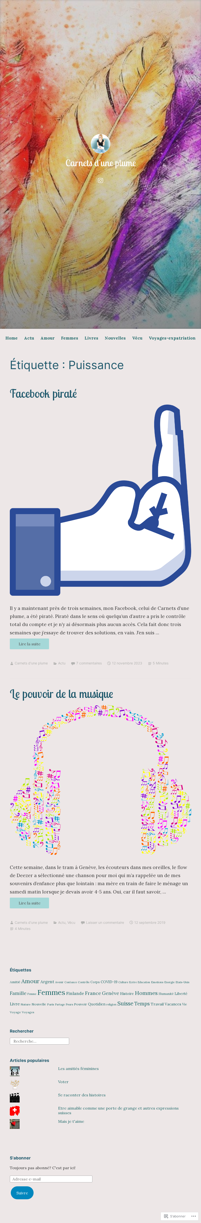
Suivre (22, 1192)
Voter (63, 1081)
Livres (91, 338)
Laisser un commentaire (105, 922)
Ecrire (133, 982)
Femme (31, 994)
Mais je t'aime (71, 1121)
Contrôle (83, 982)
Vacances (173, 1004)
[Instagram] (100, 179)
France (93, 993)
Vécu (137, 338)
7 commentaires (89, 663)
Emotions (157, 982)
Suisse (125, 1003)
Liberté (181, 993)
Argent (47, 981)
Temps (142, 1003)
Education (144, 982)
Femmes (69, 338)
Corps (95, 982)
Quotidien (96, 1004)
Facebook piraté (43, 393)
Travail (157, 1004)
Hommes (146, 993)
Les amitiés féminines (78, 1068)
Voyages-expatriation (172, 338)
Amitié (15, 982)
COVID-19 (109, 982)
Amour (47, 338)
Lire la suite (25, 645)
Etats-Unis (182, 982)
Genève (110, 993)
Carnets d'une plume (100, 163)
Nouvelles (115, 338)
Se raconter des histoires (82, 1094)
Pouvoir (80, 1004)
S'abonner (20, 1158)
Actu (29, 338)
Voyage (15, 1012)
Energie (169, 982)
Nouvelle (39, 1004)
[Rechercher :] (39, 1040)
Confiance (70, 982)
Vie (184, 1004)
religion (111, 1004)
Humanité (166, 994)
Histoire (127, 994)
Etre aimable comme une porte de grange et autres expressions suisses (118, 1110)
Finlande (75, 993)
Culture (123, 982)
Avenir (59, 982)
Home (11, 338)
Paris (50, 1004)
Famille (18, 993)
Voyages (28, 1012)
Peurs (69, 1004)
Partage (60, 1004)
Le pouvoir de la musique (61, 693)
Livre (15, 1004)
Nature (26, 1004)
